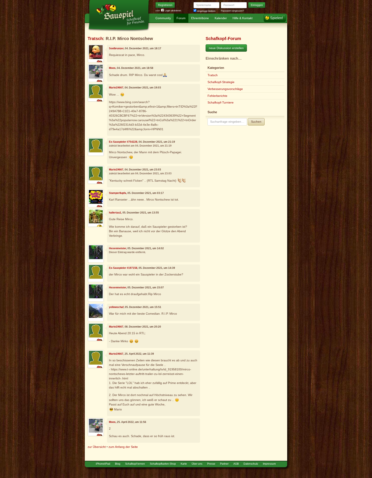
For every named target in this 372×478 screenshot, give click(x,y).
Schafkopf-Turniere (221, 102)
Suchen (256, 121)
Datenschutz (250, 463)
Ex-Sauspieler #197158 (123, 267)
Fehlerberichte (217, 95)
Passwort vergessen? (232, 10)
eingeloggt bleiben (205, 11)
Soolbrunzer (116, 48)
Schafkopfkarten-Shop (163, 463)
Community (163, 18)
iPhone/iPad (103, 463)
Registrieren (165, 5)
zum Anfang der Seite (123, 447)
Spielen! (276, 18)
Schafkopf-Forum (223, 38)
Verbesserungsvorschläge (225, 89)
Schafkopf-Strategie (221, 82)
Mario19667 (116, 87)
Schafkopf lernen (135, 463)
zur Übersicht (97, 447)
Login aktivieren (173, 10)
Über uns (197, 463)
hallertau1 (115, 212)
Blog (117, 463)
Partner (224, 463)
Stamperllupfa (117, 193)
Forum (181, 18)
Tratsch (95, 38)
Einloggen (257, 5)
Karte (184, 463)
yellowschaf (116, 307)
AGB (236, 463)
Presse (211, 463)
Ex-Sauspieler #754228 (123, 141)
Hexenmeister (117, 248)
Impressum (269, 463)
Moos (112, 68)
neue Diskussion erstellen (226, 48)
